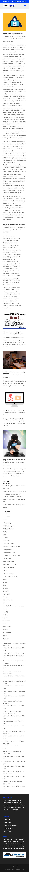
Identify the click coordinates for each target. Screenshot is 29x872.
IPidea (4, 570)
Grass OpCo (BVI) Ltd (8, 561)
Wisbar (11, 41)
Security (18, 38)
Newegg (5, 582)
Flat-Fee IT (7, 819)
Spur (4, 603)
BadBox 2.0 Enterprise (9, 529)
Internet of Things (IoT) (9, 567)
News (9, 38)
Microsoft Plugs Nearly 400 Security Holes (14, 491)
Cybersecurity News (8, 543)
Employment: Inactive (9, 552)
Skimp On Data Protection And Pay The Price (14, 410)
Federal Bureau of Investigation (11, 555)
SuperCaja (5, 612)
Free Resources (21, 375)
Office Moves (7, 831)
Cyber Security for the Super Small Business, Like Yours (14, 460)
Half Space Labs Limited (9, 564)
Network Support (8, 828)
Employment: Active (8, 549)
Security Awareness (8, 600)
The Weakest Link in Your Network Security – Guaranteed (14, 372)
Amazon (5, 520)
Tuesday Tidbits (7, 627)
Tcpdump (5, 618)
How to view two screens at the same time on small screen (14, 225)
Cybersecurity (6, 540)
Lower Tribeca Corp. (8, 573)
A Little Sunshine (7, 514)
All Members (20, 36)
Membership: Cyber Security (10, 576)
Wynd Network (7, 638)
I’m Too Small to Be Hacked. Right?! (12, 332)
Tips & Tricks (6, 621)
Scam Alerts (13, 38)
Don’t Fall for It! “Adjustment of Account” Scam (13, 34)
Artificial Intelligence (8, 526)
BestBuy (5, 532)
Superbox (5, 609)
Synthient (5, 615)
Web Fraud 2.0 (7, 632)
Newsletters (6, 588)
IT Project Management (10, 825)
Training (8, 41)
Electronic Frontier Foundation (11, 546)
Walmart (5, 630)
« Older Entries (7, 481)
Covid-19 (5, 537)
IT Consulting (7, 822)
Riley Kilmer (6, 591)
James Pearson (7, 36)
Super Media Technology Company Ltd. (13, 606)
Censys (5, 535)
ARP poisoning (7, 523)
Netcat (4, 579)
